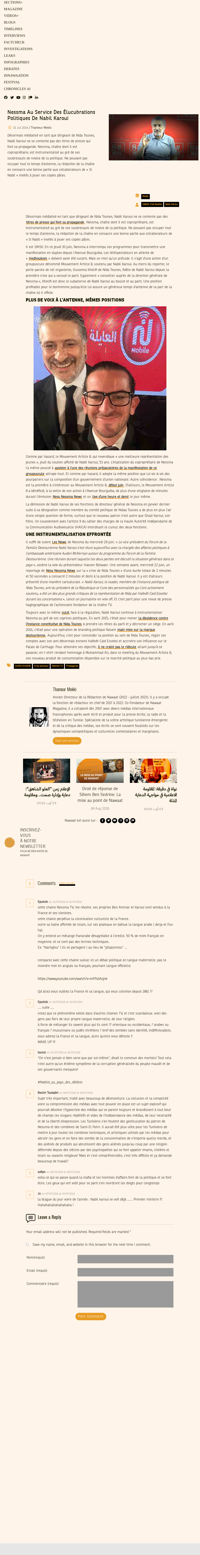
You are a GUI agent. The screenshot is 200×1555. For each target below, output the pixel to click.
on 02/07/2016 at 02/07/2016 (66, 1002)
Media (145, 196)
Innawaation (15, 75)
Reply (91, 902)
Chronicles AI (16, 89)
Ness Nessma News (67, 497)
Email (37, 1271)
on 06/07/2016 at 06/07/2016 (63, 1172)
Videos (10, 16)
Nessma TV (57, 666)
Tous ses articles (67, 740)
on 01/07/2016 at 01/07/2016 (66, 902)
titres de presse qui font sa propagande (55, 222)
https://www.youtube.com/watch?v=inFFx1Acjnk (72, 979)
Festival (11, 82)
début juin (116, 485)
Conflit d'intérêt (23, 666)
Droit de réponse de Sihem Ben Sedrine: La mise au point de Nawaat (100, 795)
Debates (11, 69)
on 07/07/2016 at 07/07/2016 (59, 1194)
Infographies (16, 62)
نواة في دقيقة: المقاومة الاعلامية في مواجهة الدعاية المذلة (156, 795)
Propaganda (72, 666)
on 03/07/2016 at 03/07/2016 (64, 1052)
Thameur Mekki (41, 128)
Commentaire (43, 1284)
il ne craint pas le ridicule (117, 647)
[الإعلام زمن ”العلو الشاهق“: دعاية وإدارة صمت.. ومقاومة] (46, 771)
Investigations (17, 49)
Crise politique (41, 666)
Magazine (12, 9)
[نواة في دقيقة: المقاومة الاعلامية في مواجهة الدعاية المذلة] (153, 771)
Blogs (9, 22)
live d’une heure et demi (110, 497)
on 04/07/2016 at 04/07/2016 (76, 1093)
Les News (59, 542)
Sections (12, 2)
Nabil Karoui (171, 204)
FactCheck (13, 42)
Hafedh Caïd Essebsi (152, 204)
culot (65, 612)
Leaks (9, 56)
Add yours (67, 883)
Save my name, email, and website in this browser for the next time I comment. (92, 1245)
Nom (36, 1257)
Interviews (13, 36)
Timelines (12, 29)
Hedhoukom (38, 258)
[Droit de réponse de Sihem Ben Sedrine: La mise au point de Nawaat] (99, 771)
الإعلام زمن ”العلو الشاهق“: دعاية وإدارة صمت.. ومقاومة (47, 792)
